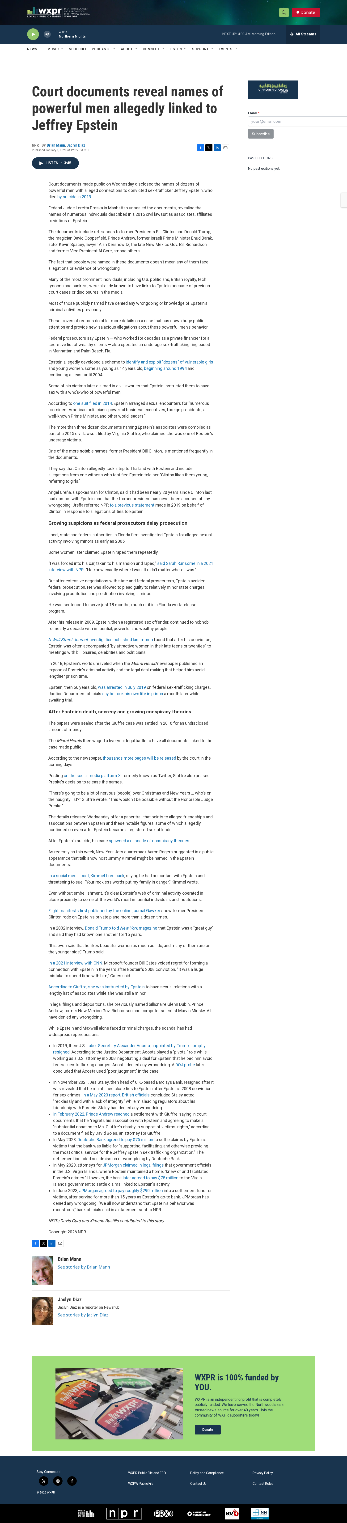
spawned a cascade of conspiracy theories (149, 840)
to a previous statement (132, 505)
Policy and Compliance (207, 1473)
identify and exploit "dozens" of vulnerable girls (169, 362)
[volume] (47, 34)
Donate (307, 12)
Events (226, 49)
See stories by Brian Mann (84, 1267)
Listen (176, 49)
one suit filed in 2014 (92, 403)
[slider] (54, 34)
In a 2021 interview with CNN (75, 962)
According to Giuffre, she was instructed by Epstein (96, 986)
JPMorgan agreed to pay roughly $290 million (121, 1190)
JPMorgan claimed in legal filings (133, 1165)
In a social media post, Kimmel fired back (86, 875)
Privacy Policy (263, 1473)
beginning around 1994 (165, 368)
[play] (33, 34)
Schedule (78, 49)
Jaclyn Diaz (76, 145)
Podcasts (101, 49)
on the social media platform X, (93, 775)
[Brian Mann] (42, 1270)
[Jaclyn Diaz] (42, 1311)
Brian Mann (56, 145)
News (32, 49)
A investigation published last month (100, 639)
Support (200, 49)
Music (53, 49)
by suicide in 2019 (74, 196)
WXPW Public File (140, 1483)
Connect (151, 49)
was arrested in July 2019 (122, 687)
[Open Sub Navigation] (41, 49)
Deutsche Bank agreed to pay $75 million (115, 1139)
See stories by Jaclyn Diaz (83, 1315)
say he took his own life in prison (132, 693)
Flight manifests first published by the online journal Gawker (104, 910)
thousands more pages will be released (139, 758)
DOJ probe (185, 1064)
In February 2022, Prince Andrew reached (91, 1114)
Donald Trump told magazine (121, 928)
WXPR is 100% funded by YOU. (237, 1382)
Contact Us (198, 1483)
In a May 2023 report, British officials (116, 1094)
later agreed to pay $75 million (150, 1177)
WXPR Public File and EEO (147, 1473)
